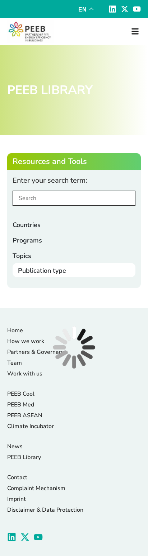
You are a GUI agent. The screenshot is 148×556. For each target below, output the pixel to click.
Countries (27, 225)
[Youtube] (137, 9)
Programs (27, 240)
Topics (22, 256)
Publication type (42, 270)
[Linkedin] (112, 9)
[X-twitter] (125, 9)
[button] (135, 31)
